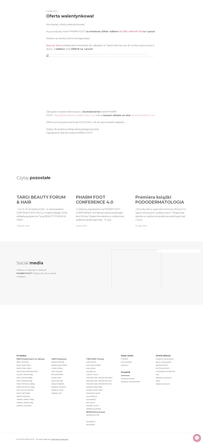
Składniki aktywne (163, 384)
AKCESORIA (90, 425)
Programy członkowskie (164, 359)
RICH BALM (90, 403)
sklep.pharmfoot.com (143, 115)
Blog (120, 8)
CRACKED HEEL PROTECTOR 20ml (99, 384)
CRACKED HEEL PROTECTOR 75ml (99, 381)
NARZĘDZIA (90, 422)
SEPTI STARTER (23, 362)
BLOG (158, 381)
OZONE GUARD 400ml (94, 390)
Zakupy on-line (174, 8)
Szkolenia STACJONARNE (130, 382)
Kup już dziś (53, 45)
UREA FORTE (91, 362)
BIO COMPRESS (57, 374)
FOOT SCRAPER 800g (24, 378)
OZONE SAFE (56, 378)
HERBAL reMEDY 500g (25, 403)
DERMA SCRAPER (23, 396)
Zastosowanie (85, 8)
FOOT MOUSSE (57, 371)
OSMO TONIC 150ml (24, 365)
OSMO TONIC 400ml (24, 368)
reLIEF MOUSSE (57, 381)
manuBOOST (91, 399)
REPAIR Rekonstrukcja (95, 412)
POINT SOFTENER (23, 393)
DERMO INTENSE (57, 362)
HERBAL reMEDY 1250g (25, 399)
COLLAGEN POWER (93, 365)
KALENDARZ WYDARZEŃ (165, 371)
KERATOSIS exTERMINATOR (27, 371)
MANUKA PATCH (92, 406)
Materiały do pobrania (164, 378)
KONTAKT (125, 365)
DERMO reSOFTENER (59, 365)
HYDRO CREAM (57, 368)
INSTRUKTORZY (162, 365)
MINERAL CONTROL (58, 387)
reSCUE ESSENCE (57, 384)
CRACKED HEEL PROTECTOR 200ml (99, 378)
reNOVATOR (135, 31)
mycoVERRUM (91, 396)
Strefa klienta (138, 8)
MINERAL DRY (56, 393)
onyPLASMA (90, 368)
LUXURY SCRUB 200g (25, 374)
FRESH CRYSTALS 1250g (26, 387)
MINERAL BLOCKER (93, 409)
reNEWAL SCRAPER (24, 406)
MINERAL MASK (57, 390)
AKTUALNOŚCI (126, 362)
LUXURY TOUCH (92, 374)
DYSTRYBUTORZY (163, 368)
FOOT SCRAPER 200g (24, 381)
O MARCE (124, 359)
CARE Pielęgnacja (58, 359)
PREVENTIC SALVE (93, 393)
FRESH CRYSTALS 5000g (26, 384)
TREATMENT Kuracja (95, 359)
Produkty (66, 8)
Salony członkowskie (163, 362)
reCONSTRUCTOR (92, 415)
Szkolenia (106, 8)
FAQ (157, 374)
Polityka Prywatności (59, 439)
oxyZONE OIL (91, 371)
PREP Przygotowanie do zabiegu (31, 359)
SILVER (123, 31)
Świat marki (48, 8)
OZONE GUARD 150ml (94, 387)
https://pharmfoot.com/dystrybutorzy (74, 115)
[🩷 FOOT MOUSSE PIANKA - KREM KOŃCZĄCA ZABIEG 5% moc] (85, 260)
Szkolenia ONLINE (127, 379)
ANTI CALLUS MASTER (25, 390)
